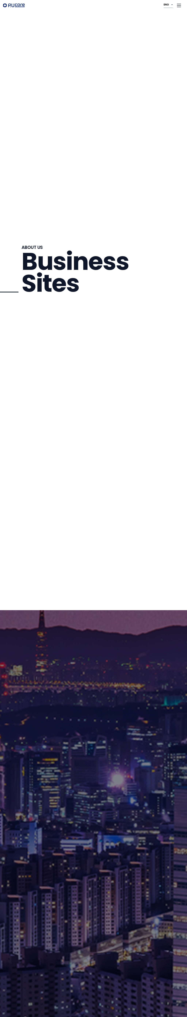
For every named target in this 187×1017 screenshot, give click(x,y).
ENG (166, 4)
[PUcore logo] (14, 5)
